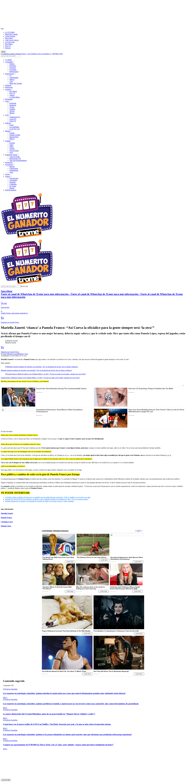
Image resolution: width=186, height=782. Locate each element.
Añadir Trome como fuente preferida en (14, 313)
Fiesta (11, 125)
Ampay (12, 95)
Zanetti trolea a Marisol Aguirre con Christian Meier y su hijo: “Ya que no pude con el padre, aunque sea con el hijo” (40, 378)
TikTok (11, 111)
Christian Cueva (7, 522)
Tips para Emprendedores (18, 160)
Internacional (13, 71)
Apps (11, 172)
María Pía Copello (11, 34)
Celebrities (13, 184)
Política (12, 64)
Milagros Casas (22, 354)
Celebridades (13, 78)
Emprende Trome (11, 155)
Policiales (12, 66)
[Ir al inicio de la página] (6, 780)
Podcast (7, 48)
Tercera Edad (14, 151)
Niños (11, 147)
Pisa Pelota (9, 44)
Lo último (8, 60)
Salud (11, 145)
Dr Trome (12, 186)
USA (7, 115)
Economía (12, 70)
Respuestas (9, 99)
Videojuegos (13, 168)
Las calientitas (14, 127)
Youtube (12, 109)
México (12, 139)
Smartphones (13, 170)
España (11, 133)
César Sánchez (10, 36)
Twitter (11, 107)
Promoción (9, 162)
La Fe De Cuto (14, 129)
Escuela (12, 143)
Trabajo (12, 149)
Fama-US (12, 121)
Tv (10, 76)
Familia (7, 141)
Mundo (7, 131)
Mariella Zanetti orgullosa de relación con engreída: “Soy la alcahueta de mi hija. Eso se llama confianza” (36, 370)
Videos (7, 176)
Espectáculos (9, 74)
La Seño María (14, 97)
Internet (12, 166)
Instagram (12, 105)
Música (11, 79)
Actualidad (9, 62)
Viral (7, 101)
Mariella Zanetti (7, 513)
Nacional (12, 68)
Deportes (8, 85)
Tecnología (9, 165)
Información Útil (15, 158)
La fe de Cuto (10, 42)
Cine (11, 81)
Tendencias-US (14, 117)
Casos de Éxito (14, 157)
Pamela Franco (6, 517)
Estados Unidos (14, 135)
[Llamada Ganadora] (27, 238)
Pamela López (6, 526)
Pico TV (8, 46)
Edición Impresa (10, 190)
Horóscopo (9, 87)
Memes (11, 113)
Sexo (11, 152)
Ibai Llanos (9, 38)
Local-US (12, 119)
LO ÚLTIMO (10, 32)
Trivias (7, 174)
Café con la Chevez (12, 40)
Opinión (8, 89)
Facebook (12, 103)
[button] (24, 286)
